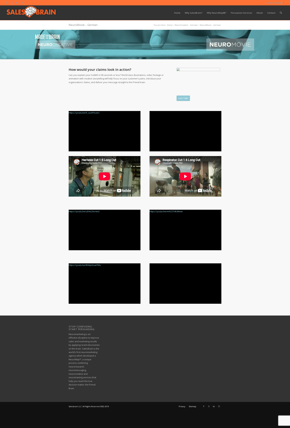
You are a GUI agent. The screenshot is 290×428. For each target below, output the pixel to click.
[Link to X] (11, 2)
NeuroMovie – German (83, 25)
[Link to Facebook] (6, 2)
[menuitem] (177, 12)
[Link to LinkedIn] (16, 2)
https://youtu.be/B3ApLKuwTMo (85, 265)
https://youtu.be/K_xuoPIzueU (84, 112)
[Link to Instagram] (22, 2)
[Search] (281, 12)
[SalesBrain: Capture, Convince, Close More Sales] (31, 12)
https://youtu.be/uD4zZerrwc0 (84, 211)
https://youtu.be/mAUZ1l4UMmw (166, 211)
